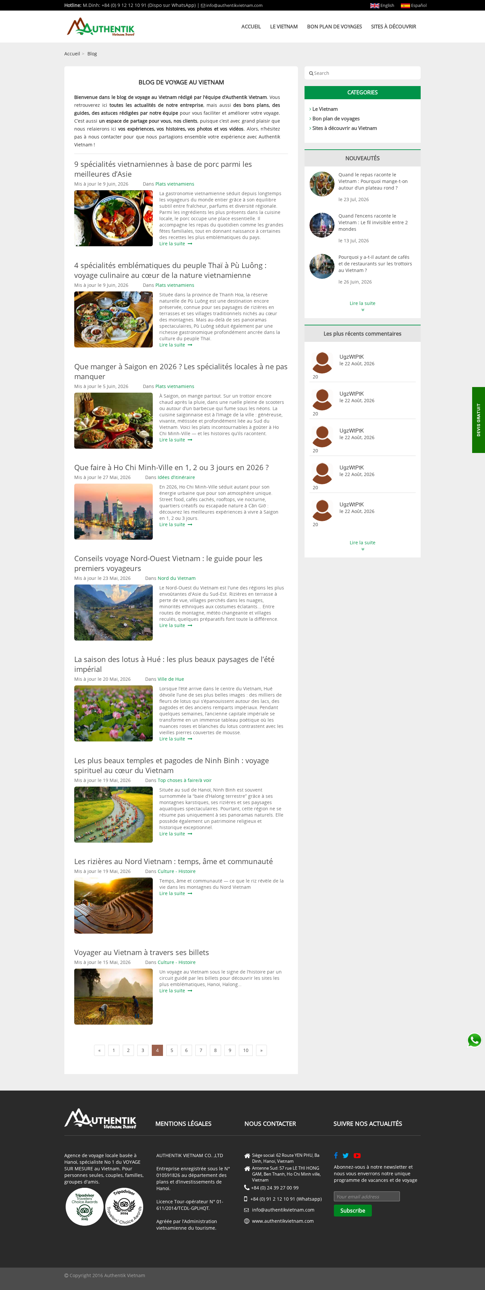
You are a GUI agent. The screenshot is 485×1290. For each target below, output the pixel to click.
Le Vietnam (284, 26)
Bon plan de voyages (334, 26)
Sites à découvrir (393, 26)
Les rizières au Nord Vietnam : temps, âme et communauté (173, 861)
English (386, 5)
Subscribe (352, 1210)
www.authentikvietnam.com (283, 1221)
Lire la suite (173, 243)
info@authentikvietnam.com (234, 5)
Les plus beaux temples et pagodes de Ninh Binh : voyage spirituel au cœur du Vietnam (171, 765)
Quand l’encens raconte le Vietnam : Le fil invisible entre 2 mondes (373, 222)
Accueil (251, 26)
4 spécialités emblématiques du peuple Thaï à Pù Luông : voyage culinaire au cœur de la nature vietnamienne (170, 270)
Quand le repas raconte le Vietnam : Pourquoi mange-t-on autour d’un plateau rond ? (373, 181)
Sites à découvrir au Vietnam (344, 128)
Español (418, 5)
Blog (92, 53)
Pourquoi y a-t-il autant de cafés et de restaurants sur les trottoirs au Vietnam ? (375, 263)
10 (245, 1050)
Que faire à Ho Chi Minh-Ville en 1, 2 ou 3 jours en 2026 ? (171, 467)
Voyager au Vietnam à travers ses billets (141, 952)
